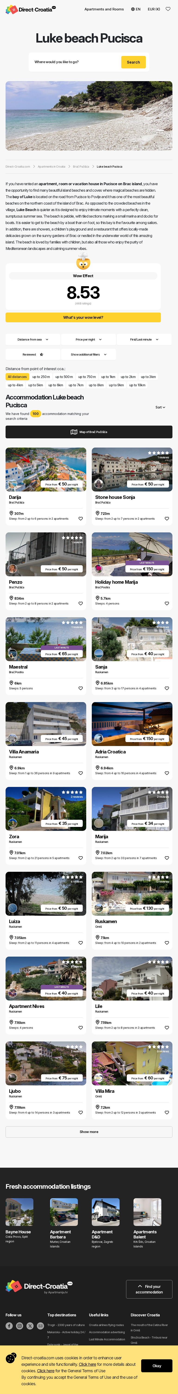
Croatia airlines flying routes (106, 1325)
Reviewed (29, 354)
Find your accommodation (149, 1289)
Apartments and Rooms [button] (104, 9)
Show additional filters (85, 354)
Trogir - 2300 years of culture (66, 1325)
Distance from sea (29, 339)
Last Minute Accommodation (107, 1339)
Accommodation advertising (107, 1332)
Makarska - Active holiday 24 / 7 (66, 1334)
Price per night (85, 339)
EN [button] (138, 9)
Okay (157, 1365)
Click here (87, 1364)
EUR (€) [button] (154, 9)
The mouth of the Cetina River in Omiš (149, 1327)
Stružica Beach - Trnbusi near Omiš (149, 1340)
